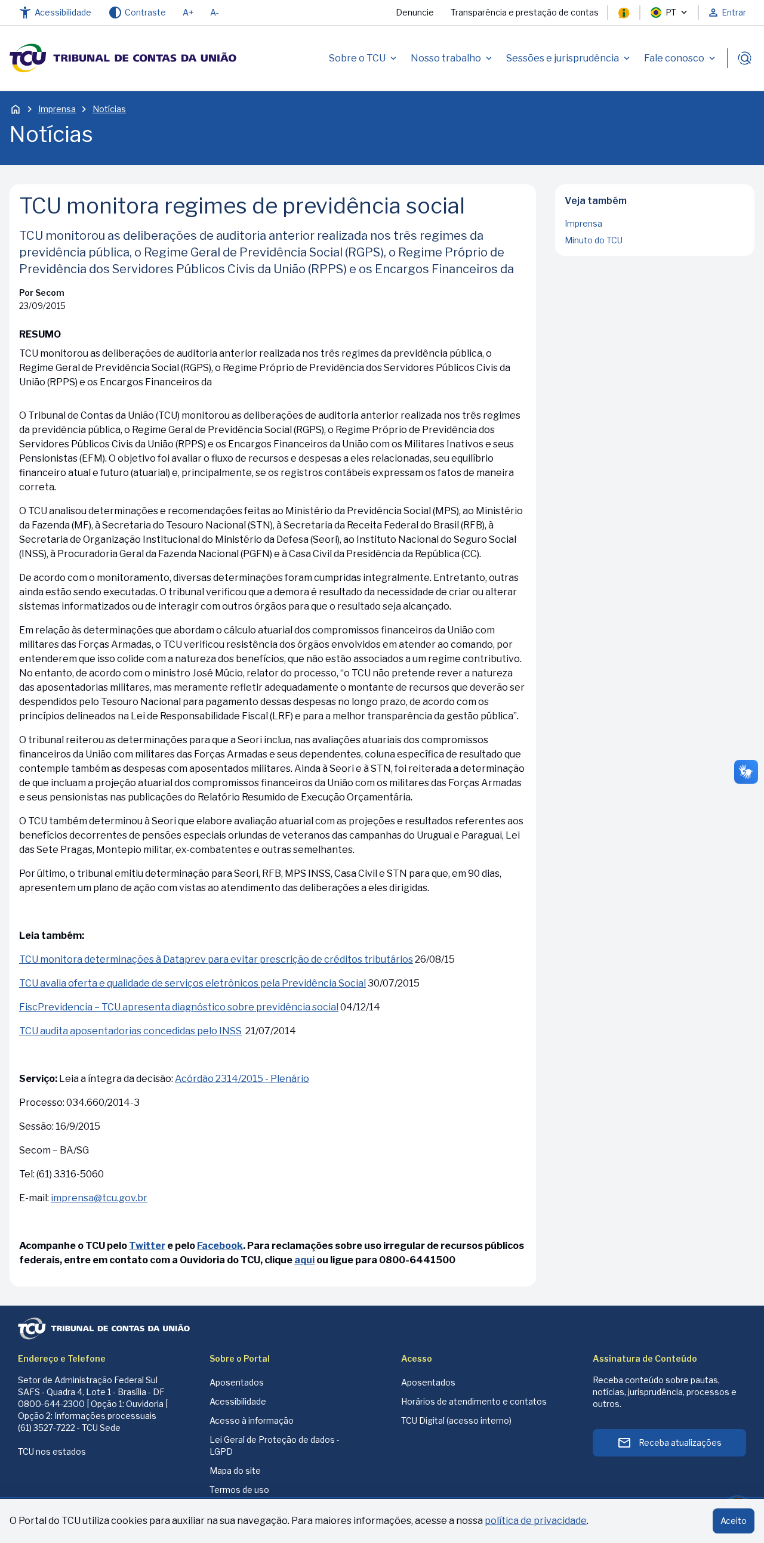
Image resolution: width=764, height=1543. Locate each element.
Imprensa (57, 109)
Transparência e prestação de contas (525, 12)
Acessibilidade (238, 1401)
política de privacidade (536, 1520)
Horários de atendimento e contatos (474, 1401)
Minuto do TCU (594, 240)
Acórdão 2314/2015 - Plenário (242, 1078)
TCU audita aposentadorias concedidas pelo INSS (130, 1031)
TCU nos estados (52, 1451)
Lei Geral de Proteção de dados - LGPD (275, 1445)
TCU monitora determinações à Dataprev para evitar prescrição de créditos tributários (216, 959)
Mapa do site (235, 1470)
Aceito (733, 1521)
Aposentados (237, 1382)
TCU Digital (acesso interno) (456, 1420)
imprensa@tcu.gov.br (99, 1198)
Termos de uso (239, 1490)
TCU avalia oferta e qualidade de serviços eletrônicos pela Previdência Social (192, 983)
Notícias (109, 109)
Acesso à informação (252, 1420)
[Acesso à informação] (623, 12)
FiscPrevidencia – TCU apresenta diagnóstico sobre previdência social (178, 1007)
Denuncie (415, 12)
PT (671, 12)
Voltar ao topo (655, 252)
